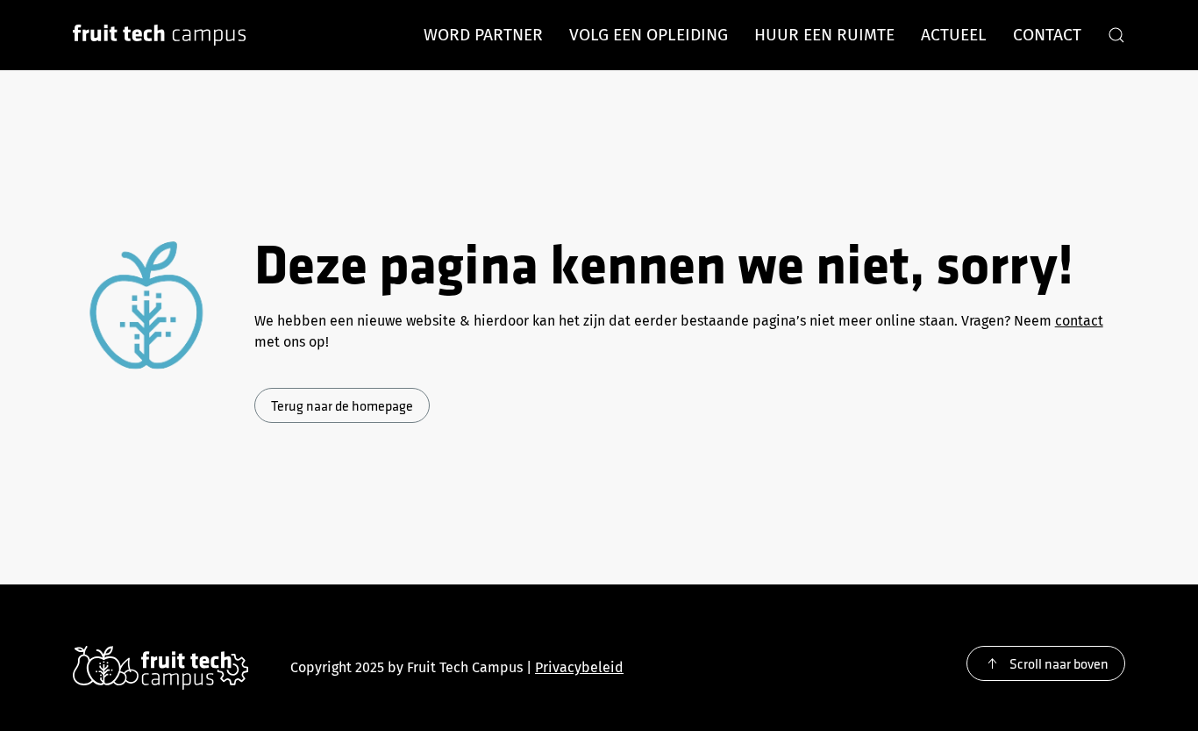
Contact (1047, 35)
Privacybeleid (579, 667)
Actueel (954, 35)
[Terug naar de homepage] (159, 35)
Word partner (483, 35)
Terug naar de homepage (342, 405)
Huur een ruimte (824, 35)
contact (1079, 320)
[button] (1116, 35)
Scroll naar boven (1059, 663)
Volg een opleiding (648, 35)
